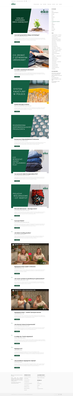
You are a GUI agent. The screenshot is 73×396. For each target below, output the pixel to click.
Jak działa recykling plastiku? (22, 233)
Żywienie (27, 280)
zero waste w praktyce (55, 64)
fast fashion (59, 36)
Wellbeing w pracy (26, 386)
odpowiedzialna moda (55, 49)
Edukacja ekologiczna (55, 12)
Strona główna (36, 4)
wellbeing (53, 24)
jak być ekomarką (54, 43)
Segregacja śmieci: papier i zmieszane (24, 266)
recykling (53, 50)
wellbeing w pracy (54, 60)
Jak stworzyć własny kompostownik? (24, 324)
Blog (57, 4)
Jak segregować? (26, 381)
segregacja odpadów (58, 50)
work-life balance (54, 61)
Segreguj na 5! (18, 348)
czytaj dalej (17, 76)
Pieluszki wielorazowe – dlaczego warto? (25, 209)
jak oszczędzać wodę (54, 46)
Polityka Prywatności (40, 388)
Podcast (53, 4)
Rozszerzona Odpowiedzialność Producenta (26, 139)
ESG (52, 15)
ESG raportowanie (54, 36)
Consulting (49, 4)
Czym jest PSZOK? (19, 221)
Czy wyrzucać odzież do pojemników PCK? (26, 174)
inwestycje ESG (59, 40)
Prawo (18, 140)
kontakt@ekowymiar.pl (42, 376)
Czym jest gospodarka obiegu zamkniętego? (26, 35)
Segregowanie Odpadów (23, 36)
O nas (41, 4)
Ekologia (17, 36)
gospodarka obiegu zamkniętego (56, 39)
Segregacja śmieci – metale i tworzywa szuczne (27, 312)
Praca (52, 18)
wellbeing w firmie (54, 57)
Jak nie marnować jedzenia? (28, 383)
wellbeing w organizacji (55, 58)
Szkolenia (44, 4)
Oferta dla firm (39, 383)
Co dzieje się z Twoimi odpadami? (23, 336)
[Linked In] (26, 1)
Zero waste (24, 71)
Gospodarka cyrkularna (27, 376)
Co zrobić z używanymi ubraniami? (24, 70)
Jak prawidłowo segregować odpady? (25, 360)
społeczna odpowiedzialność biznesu (55, 54)
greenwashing (54, 40)
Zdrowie (53, 27)
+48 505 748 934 (13, 1)
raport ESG (60, 49)
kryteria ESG (58, 47)
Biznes (15, 36)
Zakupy (53, 26)
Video (23, 313)
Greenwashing (26, 378)
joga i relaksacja (54, 47)
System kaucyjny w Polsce (21, 104)
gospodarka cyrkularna (55, 37)
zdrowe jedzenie (54, 63)
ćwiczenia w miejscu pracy (55, 67)
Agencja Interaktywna (29, 394)
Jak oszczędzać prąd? (55, 77)
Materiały (15, 280)
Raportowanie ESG (26, 388)
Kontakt (60, 4)
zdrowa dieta (59, 61)
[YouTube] (24, 1)
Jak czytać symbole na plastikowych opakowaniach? (29, 278)
